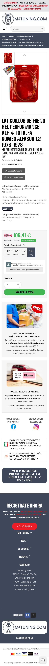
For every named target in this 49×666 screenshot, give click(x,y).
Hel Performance (15, 164)
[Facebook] (27, 615)
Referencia (7, 160)
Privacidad (33, 663)
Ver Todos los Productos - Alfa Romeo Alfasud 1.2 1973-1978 (24, 475)
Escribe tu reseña (14, 171)
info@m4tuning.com (24, 589)
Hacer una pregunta (14, 177)
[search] (42, 29)
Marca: (5, 164)
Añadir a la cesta (24, 292)
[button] (24, 526)
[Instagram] (33, 615)
